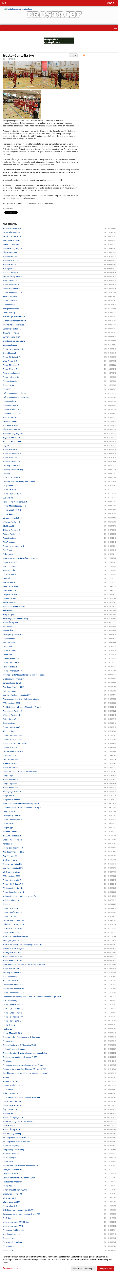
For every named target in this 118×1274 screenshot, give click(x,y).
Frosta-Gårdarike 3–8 (12, 453)
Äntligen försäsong (11, 309)
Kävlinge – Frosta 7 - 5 (12, 952)
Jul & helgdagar (9, 1158)
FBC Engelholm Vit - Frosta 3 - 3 (16, 1137)
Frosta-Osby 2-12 (10, 747)
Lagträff (6, 445)
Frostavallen (8, 1041)
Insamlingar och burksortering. (15, 618)
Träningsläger (8, 1238)
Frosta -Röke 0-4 (10, 1025)
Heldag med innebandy (12, 1182)
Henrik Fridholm (9, 602)
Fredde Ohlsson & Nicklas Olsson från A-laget (22, 707)
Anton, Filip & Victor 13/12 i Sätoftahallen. (20, 771)
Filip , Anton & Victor (11, 759)
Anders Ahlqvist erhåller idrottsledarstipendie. (22, 699)
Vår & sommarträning (11, 872)
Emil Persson (8, 627)
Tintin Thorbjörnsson (11, 586)
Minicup (6, 1077)
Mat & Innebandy (10, 977)
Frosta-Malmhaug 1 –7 (12, 956)
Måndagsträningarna (11, 1234)
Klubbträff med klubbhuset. (14, 1049)
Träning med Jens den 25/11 (14, 989)
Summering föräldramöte (13, 1230)
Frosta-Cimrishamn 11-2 (13, 739)
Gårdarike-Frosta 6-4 (11, 289)
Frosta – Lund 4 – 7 (11, 787)
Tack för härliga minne (12, 236)
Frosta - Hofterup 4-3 (11, 301)
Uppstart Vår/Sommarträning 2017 (17, 695)
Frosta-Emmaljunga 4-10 (13, 735)
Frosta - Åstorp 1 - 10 (11, 1129)
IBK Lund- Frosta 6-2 (11, 731)
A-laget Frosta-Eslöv (11, 800)
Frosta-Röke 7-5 (9, 490)
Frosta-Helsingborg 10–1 (13, 546)
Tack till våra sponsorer (12, 276)
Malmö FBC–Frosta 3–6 (13, 1009)
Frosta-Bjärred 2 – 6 (11, 968)
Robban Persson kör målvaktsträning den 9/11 (22, 804)
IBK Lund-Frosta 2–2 (11, 530)
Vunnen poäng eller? (11, 337)
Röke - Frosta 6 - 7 (10, 1093)
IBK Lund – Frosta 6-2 (12, 836)
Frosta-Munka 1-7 (10, 401)
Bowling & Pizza (9, 755)
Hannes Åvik (8, 631)
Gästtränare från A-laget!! (13, 948)
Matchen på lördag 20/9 (13, 1226)
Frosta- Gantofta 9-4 (18, 56)
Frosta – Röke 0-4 (10, 908)
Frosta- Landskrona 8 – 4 (13, 892)
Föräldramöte (8, 1246)
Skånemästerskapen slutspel (15, 393)
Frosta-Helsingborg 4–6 (13, 349)
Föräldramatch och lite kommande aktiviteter (21, 1097)
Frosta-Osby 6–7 (10, 514)
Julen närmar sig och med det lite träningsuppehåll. (24, 964)
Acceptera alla (105, 1268)
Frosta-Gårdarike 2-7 (11, 357)
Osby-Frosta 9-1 (9, 812)
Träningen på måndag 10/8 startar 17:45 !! (20, 1057)
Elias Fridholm (9, 610)
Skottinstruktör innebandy (13, 679)
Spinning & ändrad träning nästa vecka (19, 482)
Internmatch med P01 (11, 1202)
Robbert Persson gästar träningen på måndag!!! (22, 944)
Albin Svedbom (9, 590)
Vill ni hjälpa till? (9, 1198)
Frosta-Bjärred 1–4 (10, 449)
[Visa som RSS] (84, 55)
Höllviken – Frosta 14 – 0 (13, 924)
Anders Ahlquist (9, 598)
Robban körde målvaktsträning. (16, 936)
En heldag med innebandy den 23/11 (18, 1210)
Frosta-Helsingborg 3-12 (13, 1146)
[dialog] (59, 1262)
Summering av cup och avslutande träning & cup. (23, 1065)
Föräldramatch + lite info (13, 888)
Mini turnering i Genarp (12, 1133)
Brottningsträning (10, 860)
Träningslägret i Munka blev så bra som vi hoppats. (24, 675)
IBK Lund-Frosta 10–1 (12, 441)
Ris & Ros (7, 1218)
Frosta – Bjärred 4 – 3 (12, 1105)
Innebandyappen (10, 297)
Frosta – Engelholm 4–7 (13, 663)
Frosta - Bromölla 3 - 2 (12, 1101)
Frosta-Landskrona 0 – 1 (13, 1005)
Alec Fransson (9, 542)
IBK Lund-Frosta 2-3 (11, 333)
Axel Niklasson (9, 582)
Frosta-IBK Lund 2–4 (11, 413)
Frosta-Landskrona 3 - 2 (13, 727)
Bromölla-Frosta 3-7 (11, 1174)
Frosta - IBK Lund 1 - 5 (12, 916)
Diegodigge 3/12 (10, 783)
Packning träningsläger (12, 1242)
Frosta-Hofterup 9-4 (11, 377)
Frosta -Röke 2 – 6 (10, 767)
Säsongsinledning (10, 381)
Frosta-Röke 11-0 (10, 1113)
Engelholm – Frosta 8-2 (12, 928)
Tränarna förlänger (10, 272)
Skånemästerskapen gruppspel (16, 397)
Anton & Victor (9, 723)
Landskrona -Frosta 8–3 (13, 751)
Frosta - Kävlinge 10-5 (12, 1021)
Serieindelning (9, 313)
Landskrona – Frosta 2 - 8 (13, 920)
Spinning (6, 474)
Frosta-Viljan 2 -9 (10, 1206)
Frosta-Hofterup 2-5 (11, 260)
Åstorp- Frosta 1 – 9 (11, 534)
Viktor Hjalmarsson (11, 659)
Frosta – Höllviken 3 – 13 (13, 993)
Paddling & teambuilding (13, 470)
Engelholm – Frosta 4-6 (12, 840)
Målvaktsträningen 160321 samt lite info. (19, 896)
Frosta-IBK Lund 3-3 (11, 365)
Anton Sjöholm (9, 570)
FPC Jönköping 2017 (11, 703)
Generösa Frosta (10, 345)
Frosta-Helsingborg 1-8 (12, 248)
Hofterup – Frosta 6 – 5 (12, 973)
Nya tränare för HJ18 (11, 240)
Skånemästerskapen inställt (14, 321)
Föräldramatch (9, 1089)
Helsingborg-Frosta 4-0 (12, 940)
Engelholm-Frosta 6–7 (12, 574)
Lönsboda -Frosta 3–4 (12, 518)
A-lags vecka (8, 795)
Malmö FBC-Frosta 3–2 (12, 478)
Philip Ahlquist (9, 614)
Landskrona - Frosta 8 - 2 (13, 985)
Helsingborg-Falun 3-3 (12, 816)
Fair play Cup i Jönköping (13, 1150)
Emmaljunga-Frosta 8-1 (12, 711)
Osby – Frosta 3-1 (10, 719)
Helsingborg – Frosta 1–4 (13, 635)
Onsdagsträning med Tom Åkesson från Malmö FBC (24, 1069)
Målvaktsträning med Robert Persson (18, 1121)
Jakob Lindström (10, 566)
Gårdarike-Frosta (10, 252)
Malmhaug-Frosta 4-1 (12, 900)
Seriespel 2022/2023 (11, 232)
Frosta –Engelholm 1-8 (12, 1013)
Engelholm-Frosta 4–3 (12, 437)
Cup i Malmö (8, 498)
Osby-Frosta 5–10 (10, 594)
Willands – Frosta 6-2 (12, 832)
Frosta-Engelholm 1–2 (12, 510)
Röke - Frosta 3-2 (10, 280)
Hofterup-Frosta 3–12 (12, 466)
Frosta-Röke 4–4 (10, 458)
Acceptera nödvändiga (83, 1268)
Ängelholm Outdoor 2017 (13, 687)
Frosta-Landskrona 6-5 (12, 820)
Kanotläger (7, 844)
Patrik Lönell (8, 647)
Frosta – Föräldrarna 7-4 (13, 884)
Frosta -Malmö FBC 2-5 (12, 1033)
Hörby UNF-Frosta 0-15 (12, 1170)
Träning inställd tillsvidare (13, 325)
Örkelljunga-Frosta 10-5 (12, 1194)
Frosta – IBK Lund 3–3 (12, 494)
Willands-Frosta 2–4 (11, 715)
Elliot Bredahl (8, 526)
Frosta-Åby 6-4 (9, 1186)
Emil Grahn (7, 550)
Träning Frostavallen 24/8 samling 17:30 (19, 1045)
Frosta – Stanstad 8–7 (12, 671)
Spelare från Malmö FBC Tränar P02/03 (19, 1178)
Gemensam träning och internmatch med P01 (21, 1214)
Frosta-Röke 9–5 (10, 562)
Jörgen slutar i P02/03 (12, 683)
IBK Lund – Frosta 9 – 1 (12, 981)
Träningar (7, 904)
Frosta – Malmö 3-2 (11, 932)
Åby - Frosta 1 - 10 (10, 1109)
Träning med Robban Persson (15, 743)
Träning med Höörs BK (12, 864)
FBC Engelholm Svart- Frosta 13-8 (16, 1142)
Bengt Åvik (7, 655)
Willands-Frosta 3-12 (11, 1154)
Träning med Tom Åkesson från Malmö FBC (21, 1166)
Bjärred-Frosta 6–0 (10, 425)
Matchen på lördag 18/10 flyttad (16, 1222)
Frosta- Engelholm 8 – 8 (13, 848)
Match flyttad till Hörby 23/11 (15, 1190)
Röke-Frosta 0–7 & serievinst (15, 502)
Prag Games (8, 486)
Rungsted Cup (9, 305)
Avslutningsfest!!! (10, 856)
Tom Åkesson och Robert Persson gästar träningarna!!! (25, 1073)
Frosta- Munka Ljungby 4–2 (14, 506)
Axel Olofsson (9, 643)
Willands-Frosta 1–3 (11, 462)
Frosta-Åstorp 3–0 (10, 622)
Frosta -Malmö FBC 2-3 (12, 293)
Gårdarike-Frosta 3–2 (12, 329)
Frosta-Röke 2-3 (9, 824)
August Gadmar (9, 538)
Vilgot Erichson (9, 639)
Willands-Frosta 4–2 (11, 522)
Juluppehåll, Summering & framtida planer (20, 558)
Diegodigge (8, 775)
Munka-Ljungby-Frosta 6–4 (14, 606)
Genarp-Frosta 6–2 (11, 421)
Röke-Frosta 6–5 (10, 763)
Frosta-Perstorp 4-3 (11, 285)
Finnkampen (8, 1029)
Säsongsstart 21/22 (11, 268)
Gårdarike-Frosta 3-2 (11, 429)
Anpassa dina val (10, 1268)
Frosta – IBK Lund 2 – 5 (12, 960)
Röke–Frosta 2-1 (10, 667)
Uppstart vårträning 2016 (13, 868)
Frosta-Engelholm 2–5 (12, 409)
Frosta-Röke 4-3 (9, 1162)
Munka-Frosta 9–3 (10, 417)
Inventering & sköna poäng (14, 341)
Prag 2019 (7, 389)
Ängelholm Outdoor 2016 (13, 852)
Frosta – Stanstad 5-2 (12, 880)
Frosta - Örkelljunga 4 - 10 (13, 1117)
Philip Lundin (8, 554)
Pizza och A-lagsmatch (12, 373)
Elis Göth (6, 578)
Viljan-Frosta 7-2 (9, 1125)
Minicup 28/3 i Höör (11, 1081)
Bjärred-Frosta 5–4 (10, 353)
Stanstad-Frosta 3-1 (11, 405)
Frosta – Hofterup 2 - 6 (12, 912)
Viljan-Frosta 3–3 (10, 361)
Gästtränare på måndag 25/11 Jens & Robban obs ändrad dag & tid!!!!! (32, 997)
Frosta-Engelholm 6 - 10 (12, 1085)
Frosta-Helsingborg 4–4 (13, 433)
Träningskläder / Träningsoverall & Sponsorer (21, 1037)
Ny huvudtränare (9, 691)
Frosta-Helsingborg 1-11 (13, 1017)
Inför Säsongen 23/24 (12, 228)
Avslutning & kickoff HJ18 (14, 317)
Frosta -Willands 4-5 (11, 779)
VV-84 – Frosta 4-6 (11, 244)
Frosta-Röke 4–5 (10, 369)
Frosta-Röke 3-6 (9, 264)
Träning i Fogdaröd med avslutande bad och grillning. (25, 1053)
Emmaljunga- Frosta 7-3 (12, 791)
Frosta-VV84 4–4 (10, 256)
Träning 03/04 (8, 385)
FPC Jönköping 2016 (11, 876)
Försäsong (7, 1061)
